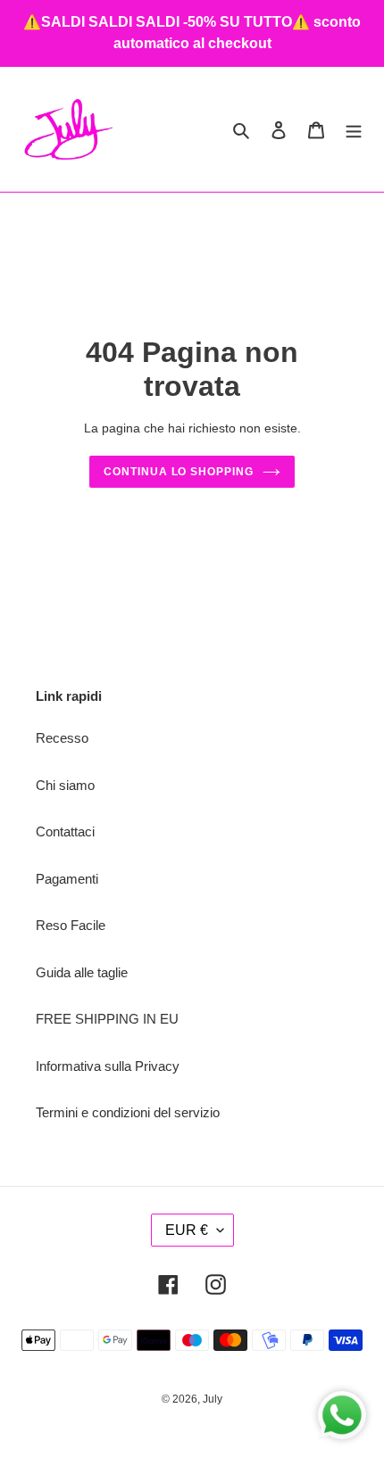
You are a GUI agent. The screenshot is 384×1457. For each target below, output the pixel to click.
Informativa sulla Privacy (107, 1066)
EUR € (186, 1230)
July (212, 1399)
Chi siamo (65, 785)
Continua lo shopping (179, 471)
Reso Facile (70, 925)
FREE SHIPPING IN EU (107, 1018)
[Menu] (353, 130)
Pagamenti (67, 878)
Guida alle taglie (82, 972)
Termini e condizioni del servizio (128, 1112)
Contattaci (65, 831)
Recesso (62, 737)
